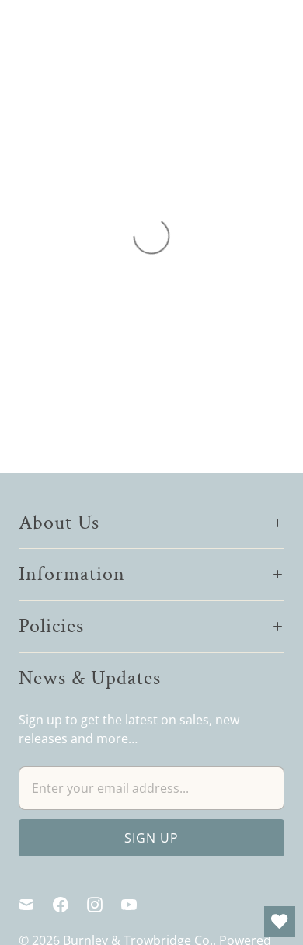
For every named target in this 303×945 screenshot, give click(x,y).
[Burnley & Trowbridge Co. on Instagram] (104, 905)
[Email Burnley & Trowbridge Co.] (36, 905)
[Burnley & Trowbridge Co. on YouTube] (138, 905)
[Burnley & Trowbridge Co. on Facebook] (70, 905)
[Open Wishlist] (279, 921)
